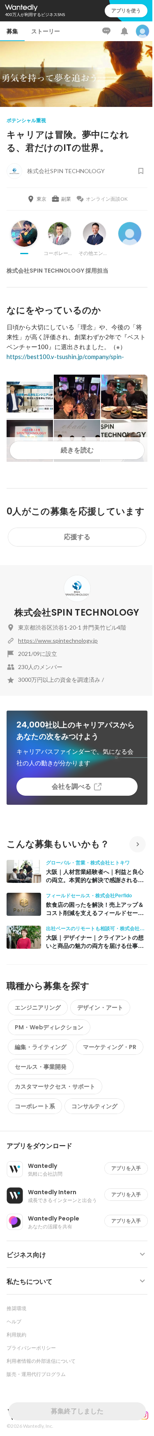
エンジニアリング (38, 1007)
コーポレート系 (35, 1106)
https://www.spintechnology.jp (58, 640)
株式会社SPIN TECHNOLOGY (76, 612)
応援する (77, 537)
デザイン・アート (100, 1007)
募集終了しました (77, 1411)
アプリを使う (126, 10)
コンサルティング (94, 1106)
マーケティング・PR (109, 1047)
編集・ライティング (41, 1047)
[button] (80, 1146)
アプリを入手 (126, 1168)
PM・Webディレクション (49, 1027)
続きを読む (77, 450)
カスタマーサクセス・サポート (55, 1086)
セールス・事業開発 (41, 1067)
